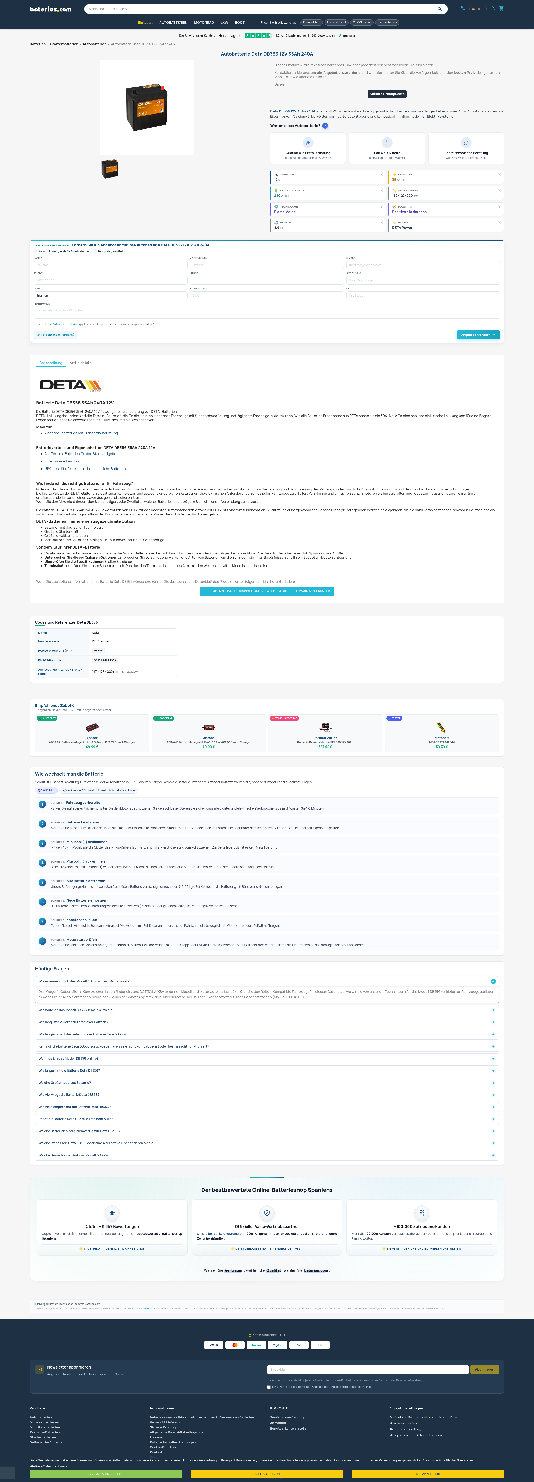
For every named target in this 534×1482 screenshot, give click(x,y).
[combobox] (266, 9)
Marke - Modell (336, 22)
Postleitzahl (198, 288)
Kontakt (156, 1452)
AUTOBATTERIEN (173, 22)
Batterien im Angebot (46, 1442)
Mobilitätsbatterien (45, 1427)
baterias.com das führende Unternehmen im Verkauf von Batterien (202, 1417)
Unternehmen (198, 258)
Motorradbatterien (44, 1422)
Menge (194, 273)
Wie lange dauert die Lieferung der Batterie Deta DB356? (83, 1034)
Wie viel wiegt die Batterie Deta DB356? (69, 1095)
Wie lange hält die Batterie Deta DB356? (69, 1070)
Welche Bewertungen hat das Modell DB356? (74, 1155)
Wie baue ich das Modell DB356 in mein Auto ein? (76, 1010)
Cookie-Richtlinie (163, 1447)
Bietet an (145, 22)
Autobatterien (41, 1417)
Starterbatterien (43, 1437)
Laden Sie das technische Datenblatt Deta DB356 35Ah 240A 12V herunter (267, 591)
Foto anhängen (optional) (57, 334)
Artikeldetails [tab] (81, 362)
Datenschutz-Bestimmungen (173, 1442)
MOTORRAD (204, 22)
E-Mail (351, 258)
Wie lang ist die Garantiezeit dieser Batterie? (73, 1022)
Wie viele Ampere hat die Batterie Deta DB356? (75, 1107)
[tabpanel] (267, 481)
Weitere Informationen (48, 1466)
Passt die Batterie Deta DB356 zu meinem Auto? (76, 1119)
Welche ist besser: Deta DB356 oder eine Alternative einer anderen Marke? (97, 1143)
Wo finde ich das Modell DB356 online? (68, 1058)
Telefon (39, 273)
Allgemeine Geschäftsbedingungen (177, 1432)
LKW (224, 22)
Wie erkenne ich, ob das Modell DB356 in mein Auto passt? (84, 981)
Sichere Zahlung (163, 1427)
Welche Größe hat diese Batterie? (65, 1082)
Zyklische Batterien (45, 1432)
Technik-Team (141, 1308)
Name (38, 258)
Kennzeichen (311, 22)
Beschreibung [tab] (50, 362)
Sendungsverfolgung (287, 1417)
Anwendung (353, 273)
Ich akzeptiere (428, 1474)
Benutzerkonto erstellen (289, 1428)
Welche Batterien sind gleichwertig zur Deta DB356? (79, 1131)
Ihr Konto (279, 1408)
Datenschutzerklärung (67, 324)
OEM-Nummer (362, 22)
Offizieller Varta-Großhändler (220, 1233)
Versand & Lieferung (165, 1422)
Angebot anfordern (475, 335)
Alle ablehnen (267, 1474)
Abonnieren (484, 1369)
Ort (348, 288)
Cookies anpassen (106, 1474)
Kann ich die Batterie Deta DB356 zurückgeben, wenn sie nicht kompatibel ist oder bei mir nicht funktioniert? (124, 1046)
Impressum (159, 1437)
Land (37, 288)
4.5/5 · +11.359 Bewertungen (112, 1226)
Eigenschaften (387, 22)
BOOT (240, 22)
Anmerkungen (42, 303)
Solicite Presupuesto (387, 94)
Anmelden (278, 1423)
